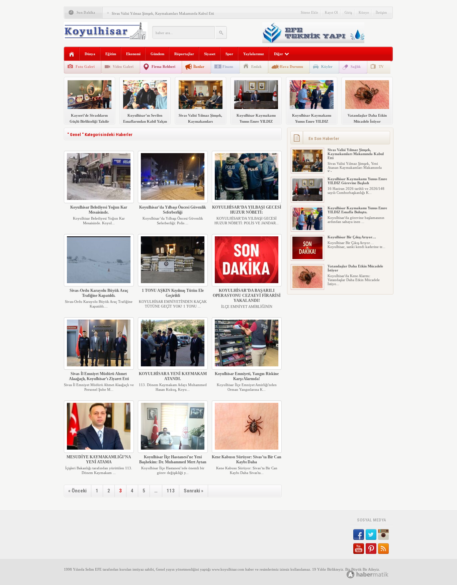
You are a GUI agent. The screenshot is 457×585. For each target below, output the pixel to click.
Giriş (348, 12)
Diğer (278, 54)
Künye (364, 12)
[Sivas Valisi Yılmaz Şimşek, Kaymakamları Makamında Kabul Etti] (307, 170)
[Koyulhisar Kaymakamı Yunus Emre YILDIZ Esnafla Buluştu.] (307, 228)
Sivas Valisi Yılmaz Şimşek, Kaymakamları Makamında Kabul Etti (163, 13)
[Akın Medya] (351, 574)
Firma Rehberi (163, 67)
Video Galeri (123, 67)
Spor (229, 54)
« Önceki (77, 491)
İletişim (381, 12)
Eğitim (110, 54)
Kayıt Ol (331, 12)
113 (171, 491)
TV (381, 67)
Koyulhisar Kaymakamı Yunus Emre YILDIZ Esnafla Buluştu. (357, 210)
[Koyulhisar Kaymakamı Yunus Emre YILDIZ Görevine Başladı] (307, 199)
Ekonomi (133, 54)
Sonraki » (193, 491)
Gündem (157, 54)
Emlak (256, 67)
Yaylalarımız (253, 54)
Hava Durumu (291, 67)
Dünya (90, 54)
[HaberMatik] (374, 574)
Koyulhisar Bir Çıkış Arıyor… (352, 237)
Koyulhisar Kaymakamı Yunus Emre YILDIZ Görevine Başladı (357, 181)
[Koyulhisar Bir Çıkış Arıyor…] (307, 257)
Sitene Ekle (309, 12)
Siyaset (209, 54)
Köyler (327, 67)
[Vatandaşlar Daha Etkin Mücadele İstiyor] (307, 286)
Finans (227, 67)
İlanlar (198, 67)
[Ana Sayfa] (72, 54)
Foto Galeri (85, 67)
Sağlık (356, 67)
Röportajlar (184, 54)
